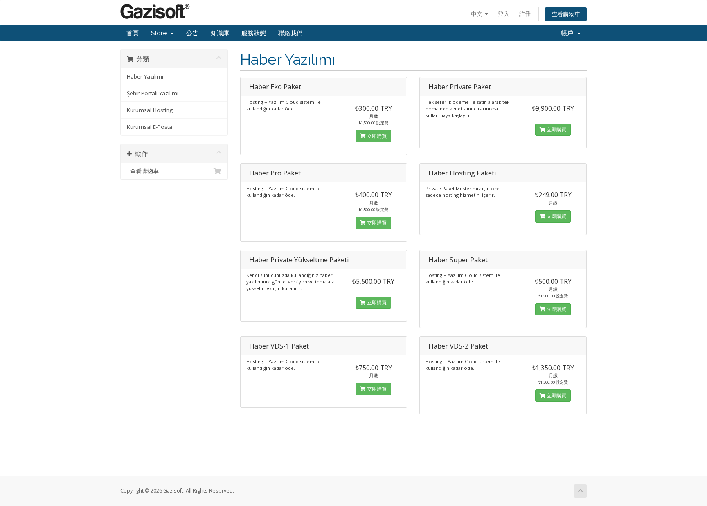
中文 (477, 14)
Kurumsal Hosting (150, 110)
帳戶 (568, 33)
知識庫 (220, 33)
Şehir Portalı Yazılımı (152, 93)
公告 (192, 33)
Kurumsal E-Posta (149, 126)
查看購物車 (566, 14)
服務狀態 (253, 33)
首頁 (132, 33)
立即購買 (376, 136)
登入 (503, 14)
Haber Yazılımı (145, 76)
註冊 (525, 14)
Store (160, 33)
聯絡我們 (290, 33)
